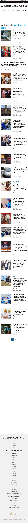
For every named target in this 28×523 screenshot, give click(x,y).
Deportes (14, 478)
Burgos (14, 459)
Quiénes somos (14, 442)
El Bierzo (14, 462)
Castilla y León (5, 10)
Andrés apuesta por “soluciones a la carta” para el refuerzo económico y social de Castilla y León (20, 77)
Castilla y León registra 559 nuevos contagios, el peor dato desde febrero (19, 216)
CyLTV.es (14, 505)
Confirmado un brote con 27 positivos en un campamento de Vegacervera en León (20, 314)
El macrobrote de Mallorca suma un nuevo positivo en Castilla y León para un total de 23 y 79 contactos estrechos (19, 202)
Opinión (12, 10)
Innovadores (14, 489)
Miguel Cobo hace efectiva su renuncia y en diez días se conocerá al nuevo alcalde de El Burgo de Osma (20, 248)
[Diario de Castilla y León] (14, 6)
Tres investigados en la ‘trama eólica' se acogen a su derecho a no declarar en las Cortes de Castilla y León (20, 50)
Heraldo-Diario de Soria (14, 503)
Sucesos (14, 480)
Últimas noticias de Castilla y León (14, 493)
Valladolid (14, 471)
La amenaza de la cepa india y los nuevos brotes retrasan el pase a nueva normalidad (20, 327)
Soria (14, 469)
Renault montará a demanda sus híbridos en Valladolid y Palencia (20, 157)
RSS (14, 447)
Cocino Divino (14, 484)
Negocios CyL (14, 491)
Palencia (14, 464)
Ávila (14, 457)
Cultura (14, 477)
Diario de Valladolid (14, 500)
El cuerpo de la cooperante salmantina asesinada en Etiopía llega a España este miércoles (20, 187)
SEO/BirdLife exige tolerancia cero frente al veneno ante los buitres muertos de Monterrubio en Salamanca (20, 282)
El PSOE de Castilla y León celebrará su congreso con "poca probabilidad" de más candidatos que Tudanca (19, 264)
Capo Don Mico (9, 2)
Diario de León (14, 498)
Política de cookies (21, 519)
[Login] (26, 6)
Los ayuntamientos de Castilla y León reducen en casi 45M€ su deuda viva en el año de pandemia (20, 109)
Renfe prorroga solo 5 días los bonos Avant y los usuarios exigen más (20, 170)
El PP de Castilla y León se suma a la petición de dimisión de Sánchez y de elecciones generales (19, 297)
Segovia (14, 468)
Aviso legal (5, 519)
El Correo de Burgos (14, 502)
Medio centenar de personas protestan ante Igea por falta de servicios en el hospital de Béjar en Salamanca (20, 142)
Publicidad (14, 443)
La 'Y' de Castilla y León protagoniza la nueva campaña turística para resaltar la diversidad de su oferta (13, 64)
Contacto (14, 445)
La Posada (18, 10)
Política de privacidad (12, 519)
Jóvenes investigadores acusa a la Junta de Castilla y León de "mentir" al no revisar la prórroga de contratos (20, 34)
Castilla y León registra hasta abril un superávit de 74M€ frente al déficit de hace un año (19, 231)
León (14, 461)
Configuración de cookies (14, 521)
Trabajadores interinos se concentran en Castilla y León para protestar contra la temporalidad (19, 123)
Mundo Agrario (14, 487)
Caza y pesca (14, 482)
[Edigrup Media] (14, 513)
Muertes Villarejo (17, 2)
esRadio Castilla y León (14, 507)
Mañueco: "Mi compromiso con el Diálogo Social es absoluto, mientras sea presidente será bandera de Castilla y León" (19, 93)
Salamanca (14, 466)
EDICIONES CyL (23, 0)
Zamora (14, 473)
